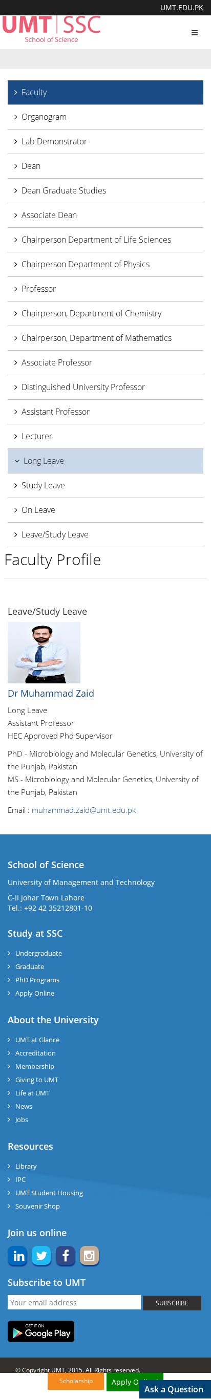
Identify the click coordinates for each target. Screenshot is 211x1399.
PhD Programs (37, 979)
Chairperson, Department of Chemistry (91, 313)
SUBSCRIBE (172, 1303)
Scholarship (76, 1380)
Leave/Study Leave (55, 534)
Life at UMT (32, 1092)
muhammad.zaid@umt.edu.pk (84, 810)
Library (26, 1166)
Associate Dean (49, 215)
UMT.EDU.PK (181, 7)
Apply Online (34, 993)
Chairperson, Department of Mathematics (97, 337)
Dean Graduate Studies (64, 190)
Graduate (29, 966)
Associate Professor (57, 362)
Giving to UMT (36, 1079)
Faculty (34, 92)
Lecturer (37, 436)
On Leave (38, 509)
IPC (20, 1179)
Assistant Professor (56, 411)
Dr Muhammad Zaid (51, 693)
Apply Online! (135, 1382)
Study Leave (43, 485)
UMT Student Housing (49, 1192)
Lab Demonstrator (54, 141)
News (23, 1106)
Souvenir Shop (37, 1206)
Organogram (44, 116)
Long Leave (44, 460)
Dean (31, 165)
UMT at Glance (37, 1039)
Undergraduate (38, 953)
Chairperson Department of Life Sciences (96, 239)
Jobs (21, 1119)
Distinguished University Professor (83, 387)
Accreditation (35, 1053)
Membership (34, 1066)
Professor (39, 288)
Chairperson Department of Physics (86, 264)
